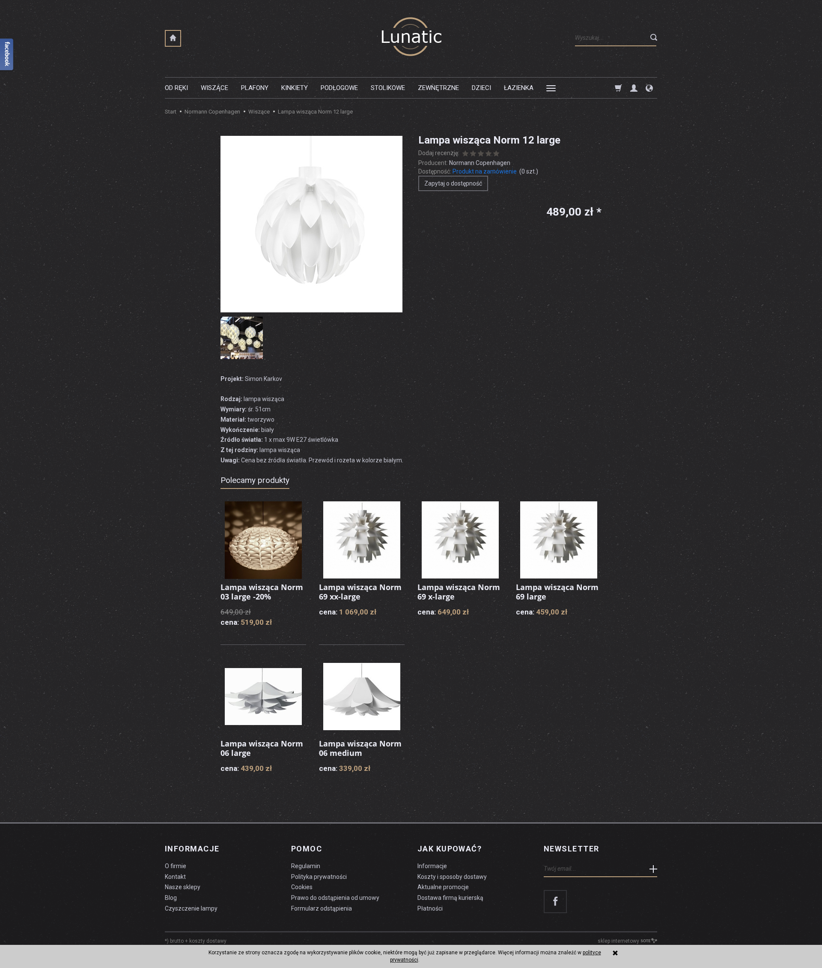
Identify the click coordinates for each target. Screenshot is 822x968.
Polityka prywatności (319, 876)
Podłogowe (339, 88)
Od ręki (176, 88)
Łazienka (518, 88)
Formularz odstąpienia (321, 908)
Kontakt (175, 876)
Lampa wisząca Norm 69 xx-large (360, 592)
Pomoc (306, 849)
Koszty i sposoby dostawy (452, 876)
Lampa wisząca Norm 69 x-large (458, 592)
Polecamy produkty (254, 480)
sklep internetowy (618, 941)
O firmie (175, 866)
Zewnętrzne (438, 88)
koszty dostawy (207, 941)
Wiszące (214, 88)
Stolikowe (388, 88)
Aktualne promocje (443, 887)
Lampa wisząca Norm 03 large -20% (261, 592)
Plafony (254, 88)
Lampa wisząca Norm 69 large (557, 592)
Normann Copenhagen (479, 162)
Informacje (192, 849)
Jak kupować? (449, 849)
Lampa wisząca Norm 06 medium (360, 748)
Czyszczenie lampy (191, 908)
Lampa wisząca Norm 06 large (261, 748)
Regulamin (305, 866)
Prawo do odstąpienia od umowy (335, 897)
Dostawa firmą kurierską (450, 897)
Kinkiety (294, 88)
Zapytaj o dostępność (453, 183)
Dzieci (481, 88)
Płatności (430, 908)
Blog (171, 897)
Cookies (302, 887)
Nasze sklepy (182, 887)
